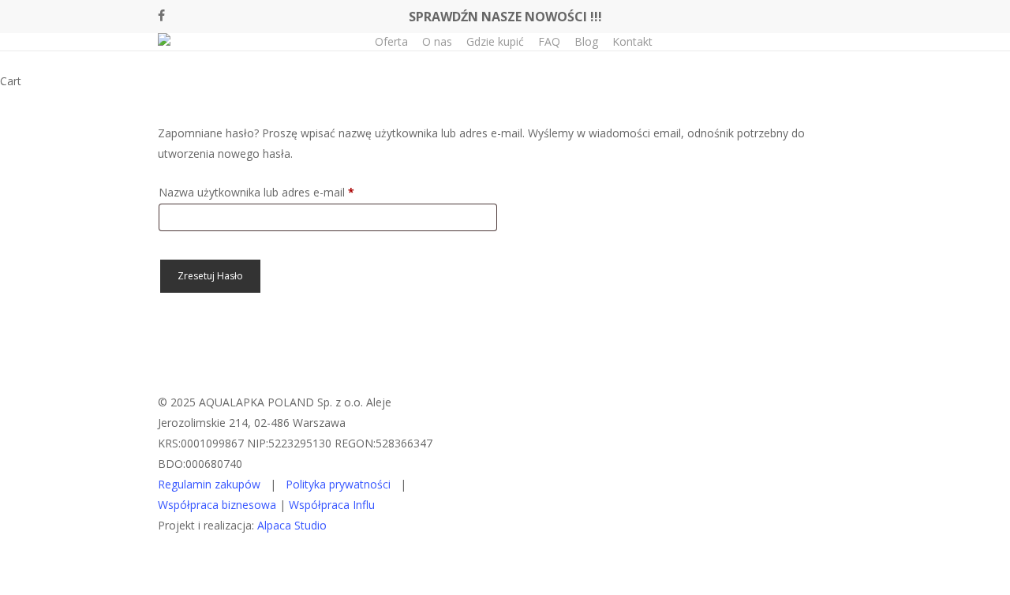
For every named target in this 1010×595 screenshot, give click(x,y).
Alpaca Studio (292, 525)
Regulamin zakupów (209, 484)
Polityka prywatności (338, 484)
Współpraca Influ (332, 504)
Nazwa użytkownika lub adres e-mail (285, 192)
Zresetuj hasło (210, 276)
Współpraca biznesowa (217, 504)
